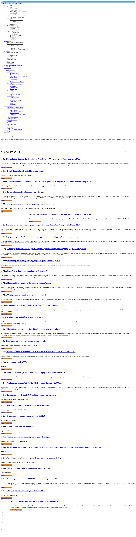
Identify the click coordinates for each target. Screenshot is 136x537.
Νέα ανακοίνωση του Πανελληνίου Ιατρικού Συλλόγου (28, 437)
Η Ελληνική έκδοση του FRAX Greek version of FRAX (38, 501)
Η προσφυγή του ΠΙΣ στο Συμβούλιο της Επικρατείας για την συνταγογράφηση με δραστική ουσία (46, 249)
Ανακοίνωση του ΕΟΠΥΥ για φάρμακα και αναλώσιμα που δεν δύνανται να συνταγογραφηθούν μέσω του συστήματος (54, 447)
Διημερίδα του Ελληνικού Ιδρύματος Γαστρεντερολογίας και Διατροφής (63, 214)
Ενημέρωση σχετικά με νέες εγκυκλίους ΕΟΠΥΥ (26, 416)
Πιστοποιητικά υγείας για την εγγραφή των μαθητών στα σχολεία (33, 261)
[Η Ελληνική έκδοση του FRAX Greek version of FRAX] (1, 500)
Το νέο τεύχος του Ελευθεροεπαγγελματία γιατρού (27, 192)
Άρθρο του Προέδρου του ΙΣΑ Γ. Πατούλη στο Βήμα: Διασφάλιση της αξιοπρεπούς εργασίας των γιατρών (49, 181)
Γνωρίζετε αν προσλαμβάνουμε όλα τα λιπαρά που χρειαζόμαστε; (33, 305)
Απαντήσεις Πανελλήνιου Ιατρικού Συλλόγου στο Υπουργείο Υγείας (34, 458)
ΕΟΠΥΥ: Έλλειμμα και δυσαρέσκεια (21, 426)
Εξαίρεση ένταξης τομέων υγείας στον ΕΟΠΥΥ (26, 491)
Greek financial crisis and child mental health (25, 171)
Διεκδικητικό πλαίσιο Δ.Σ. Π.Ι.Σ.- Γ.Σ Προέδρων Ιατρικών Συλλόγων (34, 383)
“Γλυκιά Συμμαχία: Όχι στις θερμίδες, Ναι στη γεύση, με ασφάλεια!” (33, 329)
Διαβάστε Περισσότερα (6, 167)
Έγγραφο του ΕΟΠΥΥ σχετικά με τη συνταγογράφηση (29, 405)
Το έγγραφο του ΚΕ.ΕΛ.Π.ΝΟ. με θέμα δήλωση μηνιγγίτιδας (31, 395)
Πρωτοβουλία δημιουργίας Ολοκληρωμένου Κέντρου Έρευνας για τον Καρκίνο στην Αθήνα (43, 159)
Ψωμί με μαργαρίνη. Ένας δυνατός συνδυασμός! (26, 295)
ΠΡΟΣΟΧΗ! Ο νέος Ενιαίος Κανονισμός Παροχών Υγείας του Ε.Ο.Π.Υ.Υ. (36, 372)
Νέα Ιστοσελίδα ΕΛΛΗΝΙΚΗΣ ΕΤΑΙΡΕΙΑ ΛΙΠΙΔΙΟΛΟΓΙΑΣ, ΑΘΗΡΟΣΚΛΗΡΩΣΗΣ (40, 352)
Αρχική (115, 151)
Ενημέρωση (122, 151)
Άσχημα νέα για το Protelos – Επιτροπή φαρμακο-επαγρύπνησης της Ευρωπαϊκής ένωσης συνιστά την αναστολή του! (53, 237)
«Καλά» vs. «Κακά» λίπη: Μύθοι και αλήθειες (25, 317)
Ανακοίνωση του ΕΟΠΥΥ (16, 362)
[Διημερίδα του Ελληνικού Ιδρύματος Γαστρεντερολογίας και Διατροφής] (2, 212)
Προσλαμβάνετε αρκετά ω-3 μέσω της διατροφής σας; (29, 283)
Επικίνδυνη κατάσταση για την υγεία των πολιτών (26, 341)
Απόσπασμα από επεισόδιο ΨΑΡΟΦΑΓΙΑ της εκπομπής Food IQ (32, 479)
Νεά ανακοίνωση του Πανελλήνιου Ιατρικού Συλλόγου (28, 468)
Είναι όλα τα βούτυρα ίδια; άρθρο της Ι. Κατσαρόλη (28, 271)
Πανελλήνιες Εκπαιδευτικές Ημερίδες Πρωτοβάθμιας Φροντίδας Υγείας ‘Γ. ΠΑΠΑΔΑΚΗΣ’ (43, 225)
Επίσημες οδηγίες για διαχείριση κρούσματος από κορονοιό (30, 204)
